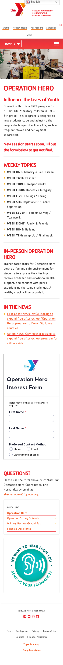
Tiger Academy (31, 644)
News (9, 631)
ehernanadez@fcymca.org (21, 494)
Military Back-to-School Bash (24, 523)
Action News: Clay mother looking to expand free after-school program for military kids (32, 338)
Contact (20, 637)
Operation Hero (17, 513)
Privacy (35, 631)
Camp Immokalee (32, 649)
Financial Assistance (19, 528)
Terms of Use (49, 631)
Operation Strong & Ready (23, 518)
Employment (22, 631)
